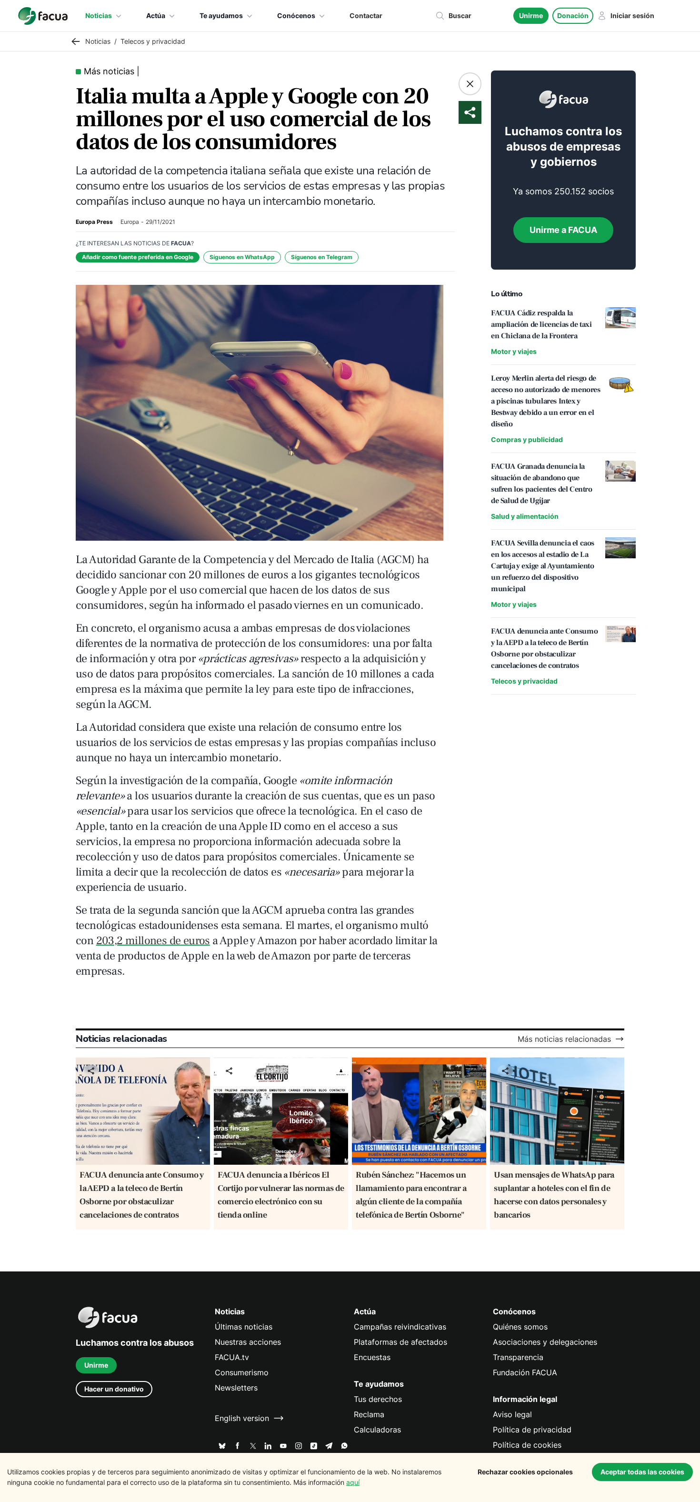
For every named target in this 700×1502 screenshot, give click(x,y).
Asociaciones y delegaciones (545, 1342)
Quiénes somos (520, 1326)
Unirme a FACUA (563, 230)
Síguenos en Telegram (321, 257)
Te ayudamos (221, 15)
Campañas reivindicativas (400, 1326)
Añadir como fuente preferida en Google (137, 257)
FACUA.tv (232, 1357)
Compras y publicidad (527, 439)
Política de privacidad (532, 1429)
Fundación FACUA (525, 1372)
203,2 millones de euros (153, 940)
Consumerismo (242, 1372)
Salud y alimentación (525, 516)
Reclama (369, 1414)
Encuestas (372, 1357)
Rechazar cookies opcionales (525, 1472)
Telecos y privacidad (524, 681)
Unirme (531, 15)
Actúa (155, 15)
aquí (353, 1482)
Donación (573, 15)
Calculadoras (377, 1429)
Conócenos (296, 15)
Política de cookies (527, 1445)
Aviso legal (512, 1414)
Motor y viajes (514, 351)
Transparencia (518, 1357)
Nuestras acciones (248, 1342)
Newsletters (236, 1387)
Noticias (98, 15)
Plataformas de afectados (400, 1342)
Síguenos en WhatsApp (242, 257)
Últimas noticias (243, 1326)
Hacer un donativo (114, 1389)
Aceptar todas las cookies (642, 1472)
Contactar (366, 15)
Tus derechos (378, 1399)
